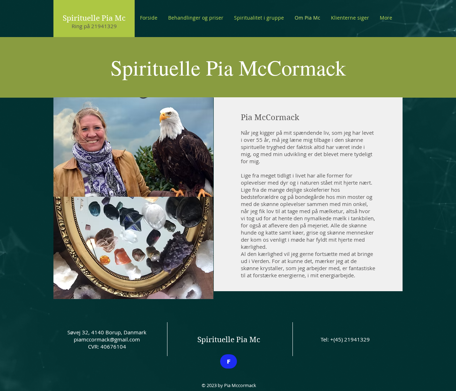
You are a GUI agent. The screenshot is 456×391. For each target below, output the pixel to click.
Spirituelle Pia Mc (94, 18)
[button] (196, 18)
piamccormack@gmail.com (107, 339)
